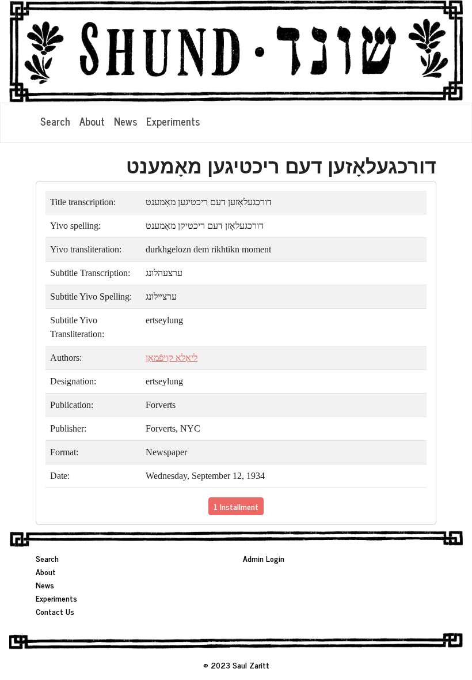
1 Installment (236, 506)
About (92, 121)
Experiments (173, 121)
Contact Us (55, 611)
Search (55, 121)
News (125, 121)
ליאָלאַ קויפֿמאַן (171, 357)
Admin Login (263, 558)
